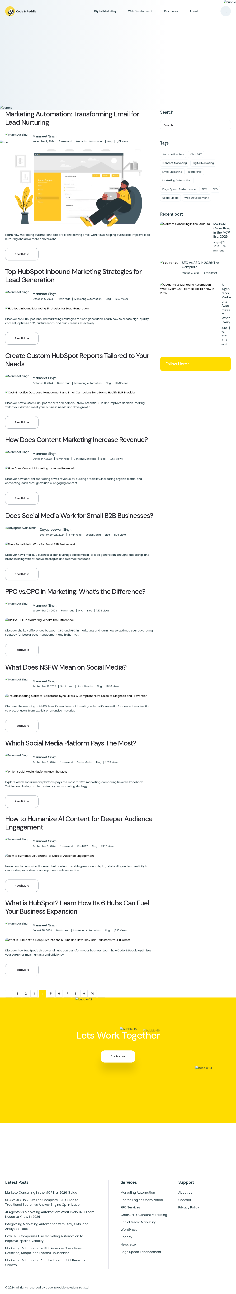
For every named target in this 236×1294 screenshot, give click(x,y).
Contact (184, 1200)
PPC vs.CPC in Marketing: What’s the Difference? (75, 591)
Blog (109, 141)
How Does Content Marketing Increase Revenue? (76, 440)
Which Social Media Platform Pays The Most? (70, 743)
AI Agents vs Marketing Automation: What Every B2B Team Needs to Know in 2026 (50, 1214)
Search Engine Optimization (142, 1200)
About (194, 11)
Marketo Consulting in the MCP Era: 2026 (221, 230)
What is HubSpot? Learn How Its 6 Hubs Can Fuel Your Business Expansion (77, 907)
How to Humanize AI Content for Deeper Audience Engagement (78, 823)
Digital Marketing (105, 11)
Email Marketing (172, 172)
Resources (171, 11)
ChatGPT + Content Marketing (144, 1215)
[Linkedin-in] (37, 1163)
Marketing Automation (89, 141)
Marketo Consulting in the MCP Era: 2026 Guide (41, 1192)
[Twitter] (158, 1163)
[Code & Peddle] (20, 11)
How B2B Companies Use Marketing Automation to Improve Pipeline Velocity (44, 1238)
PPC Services (130, 1207)
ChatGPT (82, 846)
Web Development (140, 11)
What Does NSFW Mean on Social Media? (65, 667)
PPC (80, 610)
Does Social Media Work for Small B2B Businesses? (79, 515)
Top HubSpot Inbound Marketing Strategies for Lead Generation (73, 275)
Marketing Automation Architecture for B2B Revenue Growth (45, 1262)
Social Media (93, 534)
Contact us (118, 1056)
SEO (215, 189)
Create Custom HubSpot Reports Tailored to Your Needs (77, 360)
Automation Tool (173, 154)
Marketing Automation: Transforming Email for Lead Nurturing (72, 118)
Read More (22, 254)
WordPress (129, 1229)
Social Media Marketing (138, 1222)
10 (92, 994)
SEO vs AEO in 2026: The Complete (200, 265)
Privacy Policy (188, 1207)
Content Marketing (85, 459)
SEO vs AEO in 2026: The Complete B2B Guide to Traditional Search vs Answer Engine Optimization (43, 1202)
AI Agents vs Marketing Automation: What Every (226, 303)
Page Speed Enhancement (141, 1252)
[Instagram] (78, 1163)
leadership (195, 172)
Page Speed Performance (179, 189)
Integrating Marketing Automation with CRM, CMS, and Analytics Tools (46, 1226)
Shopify (126, 1237)
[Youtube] (118, 1163)
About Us (185, 1192)
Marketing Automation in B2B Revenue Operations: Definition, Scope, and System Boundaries (43, 1250)
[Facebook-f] (198, 1163)
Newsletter (129, 1244)
